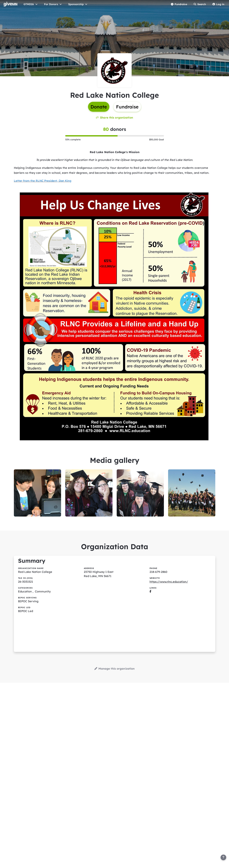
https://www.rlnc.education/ (169, 581)
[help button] (223, 857)
